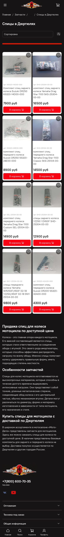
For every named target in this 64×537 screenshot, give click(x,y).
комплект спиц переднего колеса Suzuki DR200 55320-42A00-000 (45, 289)
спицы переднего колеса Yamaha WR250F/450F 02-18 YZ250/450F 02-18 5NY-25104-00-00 (16, 291)
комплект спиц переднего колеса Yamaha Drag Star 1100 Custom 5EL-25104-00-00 (16, 224)
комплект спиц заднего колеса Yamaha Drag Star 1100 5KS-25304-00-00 (46, 92)
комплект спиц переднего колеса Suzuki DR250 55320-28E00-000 (15, 156)
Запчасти (20, 14)
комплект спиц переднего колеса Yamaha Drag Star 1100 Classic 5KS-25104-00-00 (46, 157)
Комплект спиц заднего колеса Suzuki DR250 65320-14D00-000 (16, 91)
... (31, 14)
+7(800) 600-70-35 (16, 481)
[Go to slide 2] (44, 79)
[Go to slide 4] (56, 79)
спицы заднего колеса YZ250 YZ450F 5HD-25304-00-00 (46, 221)
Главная (6, 14)
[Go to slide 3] (50, 79)
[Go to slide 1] (37, 79)
